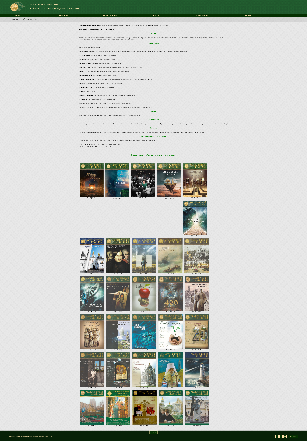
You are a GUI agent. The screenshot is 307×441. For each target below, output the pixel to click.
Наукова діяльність (202, 15)
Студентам (155, 15)
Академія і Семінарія (110, 15)
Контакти (248, 15)
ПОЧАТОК (153, 432)
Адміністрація (63, 15)
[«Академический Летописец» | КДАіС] (17, 6)
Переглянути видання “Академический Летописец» (96, 29)
